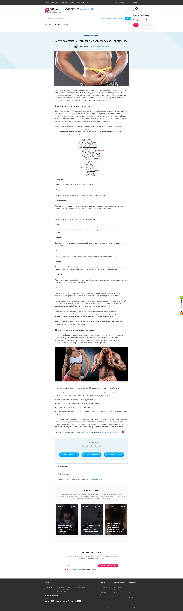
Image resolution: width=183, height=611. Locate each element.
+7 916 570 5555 (49, 587)
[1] (83, 446)
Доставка (64, 2)
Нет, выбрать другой (146, 25)
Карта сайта (131, 599)
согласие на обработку (77, 569)
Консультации (103, 594)
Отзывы (52, 2)
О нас (47, 2)
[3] (91, 446)
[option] (67, 521)
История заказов (118, 589)
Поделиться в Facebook (93, 454)
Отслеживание (106, 19)
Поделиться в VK (68, 454)
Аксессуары (103, 589)
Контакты (88, 2)
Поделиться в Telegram (115, 454)
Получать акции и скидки (108, 565)
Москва (135, 11)
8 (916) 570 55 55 (72, 9)
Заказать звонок (85, 9)
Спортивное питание (105, 587)
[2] (87, 446)
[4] (95, 446)
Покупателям (80, 2)
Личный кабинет (118, 587)
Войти (136, 2)
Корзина (116, 592)
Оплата (58, 2)
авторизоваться (96, 479)
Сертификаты (72, 2)
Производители (103, 592)
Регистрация (131, 2)
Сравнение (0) (117, 19)
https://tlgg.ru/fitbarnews (112, 432)
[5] (100, 446)
